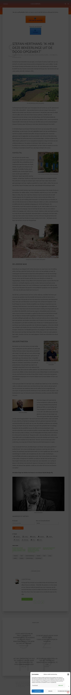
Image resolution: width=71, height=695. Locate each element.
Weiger (50, 691)
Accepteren (37, 691)
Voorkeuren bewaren (63, 691)
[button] (68, 674)
